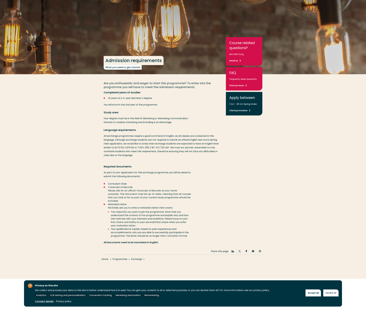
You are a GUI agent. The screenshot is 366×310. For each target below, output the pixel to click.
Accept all (313, 292)
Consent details (44, 301)
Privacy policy (63, 301)
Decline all (331, 292)
